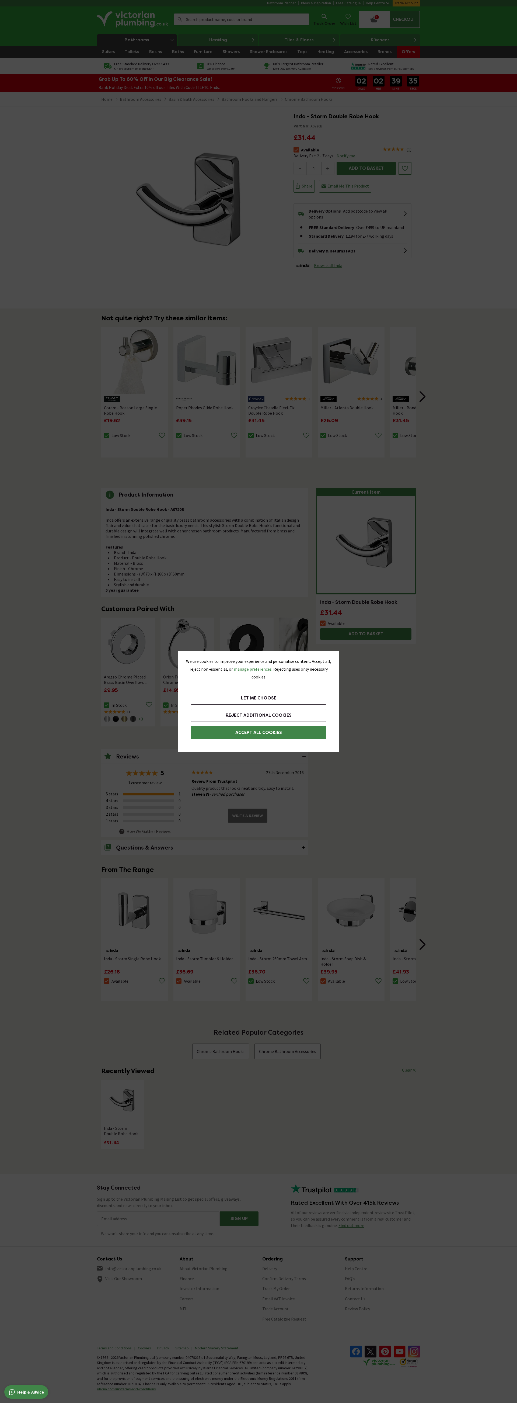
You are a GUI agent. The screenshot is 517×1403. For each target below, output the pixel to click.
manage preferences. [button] (253, 669)
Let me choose (258, 698)
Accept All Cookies (258, 732)
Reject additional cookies (259, 715)
